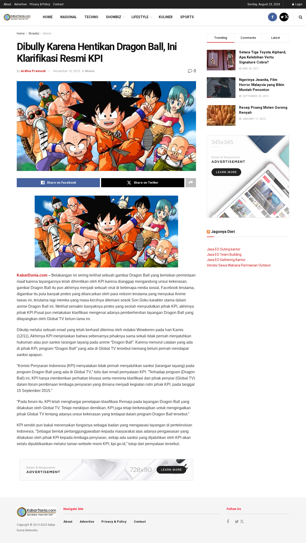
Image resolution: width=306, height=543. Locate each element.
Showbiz (113, 17)
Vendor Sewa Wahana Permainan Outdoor (239, 265)
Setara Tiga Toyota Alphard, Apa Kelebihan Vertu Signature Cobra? (262, 57)
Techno (91, 17)
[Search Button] (300, 17)
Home (48, 17)
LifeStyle (139, 17)
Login (298, 4)
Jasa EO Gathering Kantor (226, 260)
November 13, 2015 (66, 71)
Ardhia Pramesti (33, 71)
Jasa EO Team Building (224, 254)
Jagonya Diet (223, 231)
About (7, 4)
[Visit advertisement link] (106, 470)
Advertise (20, 4)
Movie (47, 33)
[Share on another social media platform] (191, 182)
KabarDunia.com (32, 275)
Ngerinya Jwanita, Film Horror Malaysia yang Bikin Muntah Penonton (261, 85)
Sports (187, 17)
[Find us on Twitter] (284, 17)
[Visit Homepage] (17, 17)
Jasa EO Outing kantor (223, 249)
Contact (58, 4)
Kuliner (166, 17)
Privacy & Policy (40, 4)
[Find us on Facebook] (272, 17)
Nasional (68, 17)
